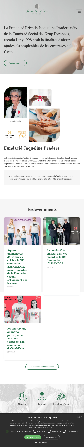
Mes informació (14, 63)
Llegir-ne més (51, 427)
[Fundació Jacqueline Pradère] (26, 9)
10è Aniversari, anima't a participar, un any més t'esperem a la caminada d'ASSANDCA (16, 338)
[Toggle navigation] (79, 11)
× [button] (81, 417)
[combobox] (78, 417)
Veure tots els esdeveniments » (42, 367)
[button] (42, 442)
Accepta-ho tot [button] (33, 437)
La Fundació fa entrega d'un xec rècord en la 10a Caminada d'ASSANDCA (57, 256)
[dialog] (42, 430)
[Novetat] (22, 231)
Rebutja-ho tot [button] (51, 437)
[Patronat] (42, 396)
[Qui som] (22, 396)
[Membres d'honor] (61, 396)
